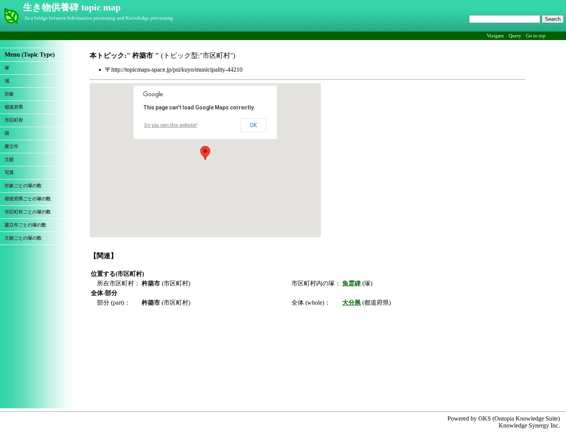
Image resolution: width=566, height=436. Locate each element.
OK (253, 125)
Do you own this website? (170, 125)
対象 (9, 94)
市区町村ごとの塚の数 (28, 212)
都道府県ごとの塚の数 (28, 198)
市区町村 (14, 120)
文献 (9, 159)
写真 (9, 172)
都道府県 (14, 107)
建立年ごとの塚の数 (25, 225)
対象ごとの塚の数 (23, 185)
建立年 (11, 146)
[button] (205, 153)
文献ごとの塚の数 (23, 238)
